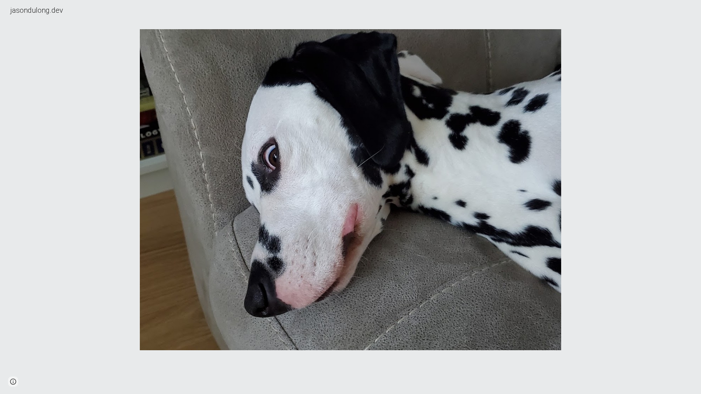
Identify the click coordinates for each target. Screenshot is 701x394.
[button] (13, 381)
